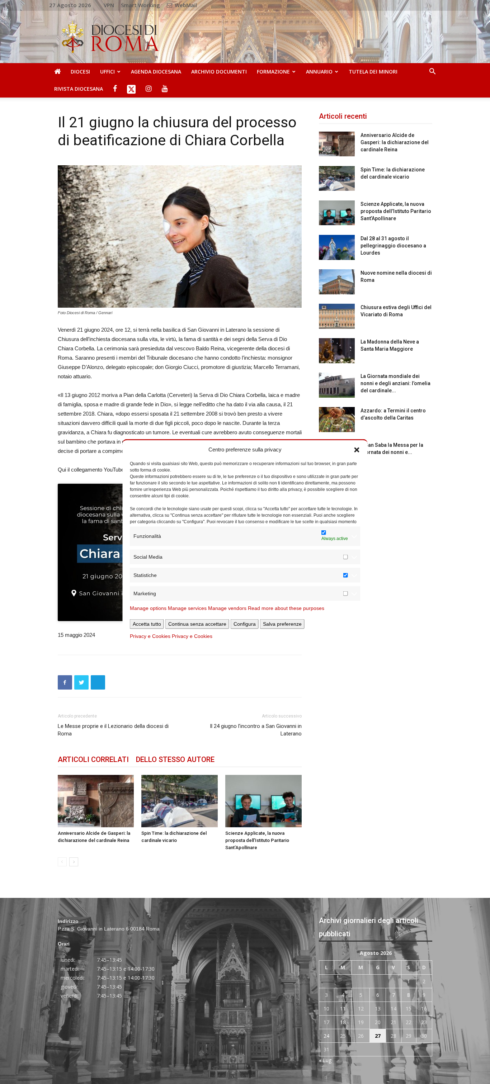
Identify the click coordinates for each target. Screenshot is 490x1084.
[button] (357, 449)
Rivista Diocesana (78, 88)
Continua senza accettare (197, 623)
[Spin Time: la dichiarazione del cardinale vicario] (179, 801)
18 (343, 1022)
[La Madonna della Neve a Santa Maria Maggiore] (337, 350)
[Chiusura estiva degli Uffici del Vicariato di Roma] (337, 316)
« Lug (325, 1060)
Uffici (107, 71)
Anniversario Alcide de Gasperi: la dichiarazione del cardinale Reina (395, 142)
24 (326, 1035)
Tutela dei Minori (373, 71)
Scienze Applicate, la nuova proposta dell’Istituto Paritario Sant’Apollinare (257, 840)
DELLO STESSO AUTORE (175, 759)
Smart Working (140, 5)
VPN (109, 5)
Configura (245, 623)
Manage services (187, 608)
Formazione (273, 71)
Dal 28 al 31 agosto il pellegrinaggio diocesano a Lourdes (393, 246)
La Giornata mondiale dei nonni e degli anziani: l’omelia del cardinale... (395, 383)
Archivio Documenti (219, 71)
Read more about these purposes (286, 608)
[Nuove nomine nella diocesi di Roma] (337, 281)
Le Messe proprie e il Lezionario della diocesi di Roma (113, 730)
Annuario (319, 71)
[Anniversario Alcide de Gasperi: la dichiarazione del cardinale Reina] (96, 801)
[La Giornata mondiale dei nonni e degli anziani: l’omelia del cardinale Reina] (337, 385)
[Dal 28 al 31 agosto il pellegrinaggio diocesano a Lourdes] (337, 247)
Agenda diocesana (156, 71)
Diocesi (80, 71)
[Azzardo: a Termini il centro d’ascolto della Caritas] (337, 419)
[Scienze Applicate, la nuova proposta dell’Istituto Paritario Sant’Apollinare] (263, 801)
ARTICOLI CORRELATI (93, 759)
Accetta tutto (147, 623)
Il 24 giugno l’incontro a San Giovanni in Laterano (256, 730)
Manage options (148, 608)
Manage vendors (227, 608)
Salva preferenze (282, 623)
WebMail (185, 5)
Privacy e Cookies (150, 636)
